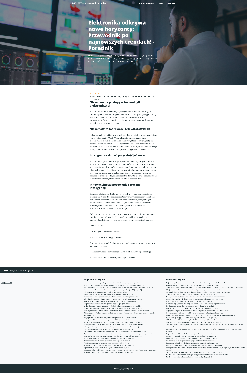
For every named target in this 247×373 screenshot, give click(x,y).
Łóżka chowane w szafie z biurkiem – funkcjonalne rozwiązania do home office (112, 306)
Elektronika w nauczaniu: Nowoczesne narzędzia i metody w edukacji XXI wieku (113, 336)
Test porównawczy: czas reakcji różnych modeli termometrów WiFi (109, 329)
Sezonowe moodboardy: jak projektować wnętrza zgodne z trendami (109, 352)
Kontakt (171, 3)
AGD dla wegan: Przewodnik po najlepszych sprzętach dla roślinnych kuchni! (194, 322)
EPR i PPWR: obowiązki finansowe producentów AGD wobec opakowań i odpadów (114, 285)
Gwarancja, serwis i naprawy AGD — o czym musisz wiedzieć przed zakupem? (194, 313)
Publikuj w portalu (146, 3)
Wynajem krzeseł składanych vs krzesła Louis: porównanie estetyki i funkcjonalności (115, 331)
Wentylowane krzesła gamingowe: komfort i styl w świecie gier (107, 341)
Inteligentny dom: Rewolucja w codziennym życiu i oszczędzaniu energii (192, 338)
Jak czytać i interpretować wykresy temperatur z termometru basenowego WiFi (113, 327)
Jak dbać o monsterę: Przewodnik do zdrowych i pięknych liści (189, 357)
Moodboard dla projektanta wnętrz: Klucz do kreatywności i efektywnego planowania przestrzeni (120, 350)
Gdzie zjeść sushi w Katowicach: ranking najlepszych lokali (105, 292)
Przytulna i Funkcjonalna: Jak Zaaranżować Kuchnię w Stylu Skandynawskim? (194, 345)
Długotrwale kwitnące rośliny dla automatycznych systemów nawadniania (193, 290)
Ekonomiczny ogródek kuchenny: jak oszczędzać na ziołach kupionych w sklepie (195, 304)
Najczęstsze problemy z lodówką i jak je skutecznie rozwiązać (189, 334)
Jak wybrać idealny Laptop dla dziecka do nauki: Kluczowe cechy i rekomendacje (195, 297)
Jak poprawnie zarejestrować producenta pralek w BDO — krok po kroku (110, 318)
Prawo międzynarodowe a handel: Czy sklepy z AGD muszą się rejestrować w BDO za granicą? (201, 315)
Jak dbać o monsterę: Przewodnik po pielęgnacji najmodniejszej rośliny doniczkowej (197, 355)
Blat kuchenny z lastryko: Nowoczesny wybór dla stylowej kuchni (190, 306)
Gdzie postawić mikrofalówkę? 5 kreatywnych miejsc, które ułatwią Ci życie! (194, 352)
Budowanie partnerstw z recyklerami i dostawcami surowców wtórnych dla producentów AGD (119, 287)
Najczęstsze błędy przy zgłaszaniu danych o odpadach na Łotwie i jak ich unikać (113, 324)
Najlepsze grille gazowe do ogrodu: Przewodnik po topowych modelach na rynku (196, 283)
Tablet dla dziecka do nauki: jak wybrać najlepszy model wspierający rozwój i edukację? (198, 292)
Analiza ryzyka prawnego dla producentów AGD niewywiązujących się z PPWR (112, 283)
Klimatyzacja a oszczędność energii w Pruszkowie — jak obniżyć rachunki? (111, 297)
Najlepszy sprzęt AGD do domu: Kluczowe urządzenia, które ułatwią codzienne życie (197, 311)
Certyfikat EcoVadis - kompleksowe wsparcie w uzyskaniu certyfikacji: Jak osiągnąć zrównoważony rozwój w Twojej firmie (205, 326)
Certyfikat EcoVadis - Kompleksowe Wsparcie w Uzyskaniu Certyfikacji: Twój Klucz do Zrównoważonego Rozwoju (204, 330)
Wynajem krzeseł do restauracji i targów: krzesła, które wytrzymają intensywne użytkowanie (118, 334)
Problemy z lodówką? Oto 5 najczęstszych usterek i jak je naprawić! (191, 336)
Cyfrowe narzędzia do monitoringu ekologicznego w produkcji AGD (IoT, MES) (113, 290)
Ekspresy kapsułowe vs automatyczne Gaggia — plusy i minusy (106, 304)
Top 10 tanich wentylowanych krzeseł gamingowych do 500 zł (106, 343)
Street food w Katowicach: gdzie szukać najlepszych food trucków (108, 294)
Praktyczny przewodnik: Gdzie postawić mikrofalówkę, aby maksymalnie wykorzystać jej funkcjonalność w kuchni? (205, 349)
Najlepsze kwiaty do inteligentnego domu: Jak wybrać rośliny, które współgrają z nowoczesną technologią (205, 287)
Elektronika (95, 93)
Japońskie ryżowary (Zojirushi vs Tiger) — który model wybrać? (107, 348)
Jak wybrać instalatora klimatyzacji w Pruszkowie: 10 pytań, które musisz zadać (113, 299)
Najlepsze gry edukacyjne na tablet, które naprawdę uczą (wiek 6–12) (191, 294)
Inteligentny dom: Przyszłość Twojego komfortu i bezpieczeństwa (190, 341)
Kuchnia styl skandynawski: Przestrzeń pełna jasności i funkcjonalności (192, 343)
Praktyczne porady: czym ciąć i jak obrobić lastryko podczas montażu (192, 308)
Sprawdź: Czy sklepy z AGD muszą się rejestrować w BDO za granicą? (191, 318)
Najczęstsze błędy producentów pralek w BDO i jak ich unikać (106, 320)
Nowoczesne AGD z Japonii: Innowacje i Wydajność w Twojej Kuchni (109, 345)
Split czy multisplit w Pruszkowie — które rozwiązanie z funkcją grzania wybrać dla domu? (117, 311)
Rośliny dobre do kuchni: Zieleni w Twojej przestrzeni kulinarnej (189, 301)
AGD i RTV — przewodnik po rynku (89, 3)
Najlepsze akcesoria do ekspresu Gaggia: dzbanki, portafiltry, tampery (110, 301)
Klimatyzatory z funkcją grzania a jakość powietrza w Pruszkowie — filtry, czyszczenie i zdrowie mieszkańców (119, 314)
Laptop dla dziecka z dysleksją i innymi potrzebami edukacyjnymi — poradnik (194, 299)
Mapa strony (7, 282)
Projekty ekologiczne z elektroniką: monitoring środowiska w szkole (109, 338)
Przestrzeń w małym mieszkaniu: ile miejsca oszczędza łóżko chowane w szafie (113, 308)
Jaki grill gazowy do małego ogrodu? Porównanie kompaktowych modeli (192, 285)
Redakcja (161, 3)
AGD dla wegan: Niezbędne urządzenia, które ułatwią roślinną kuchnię (191, 320)
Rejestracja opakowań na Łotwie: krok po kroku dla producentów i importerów (113, 322)
